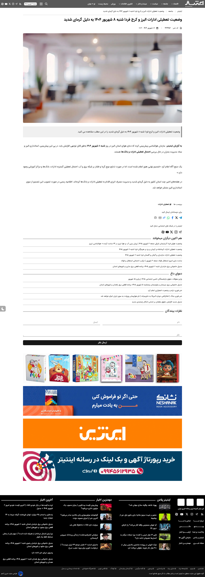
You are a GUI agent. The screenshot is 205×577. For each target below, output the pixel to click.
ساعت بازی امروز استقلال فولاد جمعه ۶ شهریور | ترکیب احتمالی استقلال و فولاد (151, 260)
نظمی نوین (102, 568)
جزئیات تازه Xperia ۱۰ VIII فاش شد (84, 525)
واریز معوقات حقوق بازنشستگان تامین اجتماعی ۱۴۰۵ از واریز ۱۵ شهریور (155, 279)
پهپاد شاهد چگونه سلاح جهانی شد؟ (143, 505)
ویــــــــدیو (199, 526)
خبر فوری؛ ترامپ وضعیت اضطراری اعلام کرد (165, 290)
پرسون (150, 568)
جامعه (165, 4)
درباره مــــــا (198, 521)
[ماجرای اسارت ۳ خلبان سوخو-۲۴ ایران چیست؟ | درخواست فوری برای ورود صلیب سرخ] (106, 546)
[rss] (20, 3)
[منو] (41, 4)
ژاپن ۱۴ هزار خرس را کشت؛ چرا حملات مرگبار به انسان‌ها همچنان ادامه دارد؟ (138, 536)
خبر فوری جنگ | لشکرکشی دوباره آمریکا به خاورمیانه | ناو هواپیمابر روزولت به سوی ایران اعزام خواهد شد (141, 296)
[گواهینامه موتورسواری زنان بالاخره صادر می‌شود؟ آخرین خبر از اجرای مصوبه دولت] (106, 517)
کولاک (112, 568)
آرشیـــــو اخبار (185, 532)
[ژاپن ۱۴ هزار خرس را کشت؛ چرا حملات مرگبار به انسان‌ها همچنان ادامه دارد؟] (164, 536)
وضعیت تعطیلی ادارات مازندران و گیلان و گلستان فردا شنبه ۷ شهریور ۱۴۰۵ (153, 255)
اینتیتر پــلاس (198, 537)
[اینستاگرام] (13, 4)
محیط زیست (103, 4)
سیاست (155, 4)
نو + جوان (92, 4)
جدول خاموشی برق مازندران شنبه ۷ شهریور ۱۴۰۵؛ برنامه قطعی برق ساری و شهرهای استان (147, 266)
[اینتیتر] (194, 4)
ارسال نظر (102, 343)
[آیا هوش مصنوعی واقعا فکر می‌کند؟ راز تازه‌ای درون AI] (164, 527)
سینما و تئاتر (142, 4)
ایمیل (95, 322)
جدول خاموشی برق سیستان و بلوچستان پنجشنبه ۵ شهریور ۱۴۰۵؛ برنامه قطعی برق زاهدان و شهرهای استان (141, 284)
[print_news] (155, 218)
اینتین (200, 568)
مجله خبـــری (198, 543)
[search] (46, 3)
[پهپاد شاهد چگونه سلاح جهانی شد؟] (164, 507)
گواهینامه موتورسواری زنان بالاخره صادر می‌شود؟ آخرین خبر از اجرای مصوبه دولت (79, 517)
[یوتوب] (6, 4)
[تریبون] (102, 466)
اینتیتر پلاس (163, 500)
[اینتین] (102, 433)
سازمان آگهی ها (185, 537)
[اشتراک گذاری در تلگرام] (180, 218)
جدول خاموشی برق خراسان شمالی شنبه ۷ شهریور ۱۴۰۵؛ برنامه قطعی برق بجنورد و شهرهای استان (29, 526)
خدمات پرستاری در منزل (69, 568)
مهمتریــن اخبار (185, 543)
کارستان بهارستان (125, 568)
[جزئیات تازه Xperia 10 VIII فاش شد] (106, 527)
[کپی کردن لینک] (164, 218)
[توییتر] (10, 4)
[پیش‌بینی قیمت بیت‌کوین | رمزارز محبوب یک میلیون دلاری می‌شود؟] (106, 507)
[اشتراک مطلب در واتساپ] (168, 219)
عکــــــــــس (185, 526)
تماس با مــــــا (184, 521)
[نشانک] (102, 401)
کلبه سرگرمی (139, 568)
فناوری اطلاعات (127, 4)
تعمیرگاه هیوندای (88, 568)
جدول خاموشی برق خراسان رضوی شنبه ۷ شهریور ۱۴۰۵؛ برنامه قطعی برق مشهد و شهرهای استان (29, 545)
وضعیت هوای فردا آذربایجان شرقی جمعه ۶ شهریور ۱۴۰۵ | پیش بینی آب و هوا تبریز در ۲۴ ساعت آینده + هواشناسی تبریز (135, 243)
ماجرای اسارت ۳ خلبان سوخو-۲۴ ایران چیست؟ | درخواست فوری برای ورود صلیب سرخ (79, 546)
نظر (178, 335)
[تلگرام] (16, 4)
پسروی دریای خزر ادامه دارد (42, 552)
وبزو (191, 568)
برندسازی (160, 568)
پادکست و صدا (198, 532)
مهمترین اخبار (104, 500)
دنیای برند (171, 568)
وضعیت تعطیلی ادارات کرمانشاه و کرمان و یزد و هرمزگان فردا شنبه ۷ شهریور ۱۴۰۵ (150, 249)
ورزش (113, 4)
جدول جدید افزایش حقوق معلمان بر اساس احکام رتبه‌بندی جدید (157, 302)
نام (178, 322)
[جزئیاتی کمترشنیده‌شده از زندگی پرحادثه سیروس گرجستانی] (106, 536)
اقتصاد (176, 4)
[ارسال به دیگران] (160, 219)
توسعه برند (182, 568)
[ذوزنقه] (102, 368)
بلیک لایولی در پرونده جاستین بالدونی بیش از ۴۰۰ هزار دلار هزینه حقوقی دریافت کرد (139, 546)
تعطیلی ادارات (163, 204)
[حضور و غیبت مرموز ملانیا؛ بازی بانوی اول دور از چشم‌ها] (164, 517)
